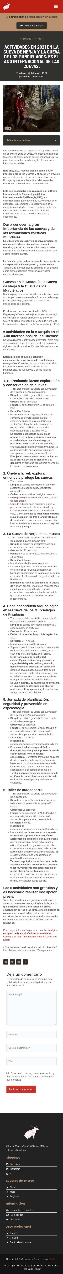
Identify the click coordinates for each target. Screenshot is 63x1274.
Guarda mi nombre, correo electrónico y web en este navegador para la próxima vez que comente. (30, 1076)
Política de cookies (26, 1265)
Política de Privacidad (47, 1265)
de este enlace (18, 501)
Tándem (52, 1259)
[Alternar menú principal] (56, 6)
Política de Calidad (32, 1269)
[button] (55, 140)
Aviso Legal (9, 1265)
